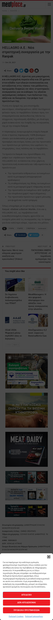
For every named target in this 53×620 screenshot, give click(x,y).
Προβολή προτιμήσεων (26, 610)
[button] (48, 556)
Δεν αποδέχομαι (26, 602)
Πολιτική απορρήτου (34, 616)
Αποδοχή (26, 595)
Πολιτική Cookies (16, 616)
